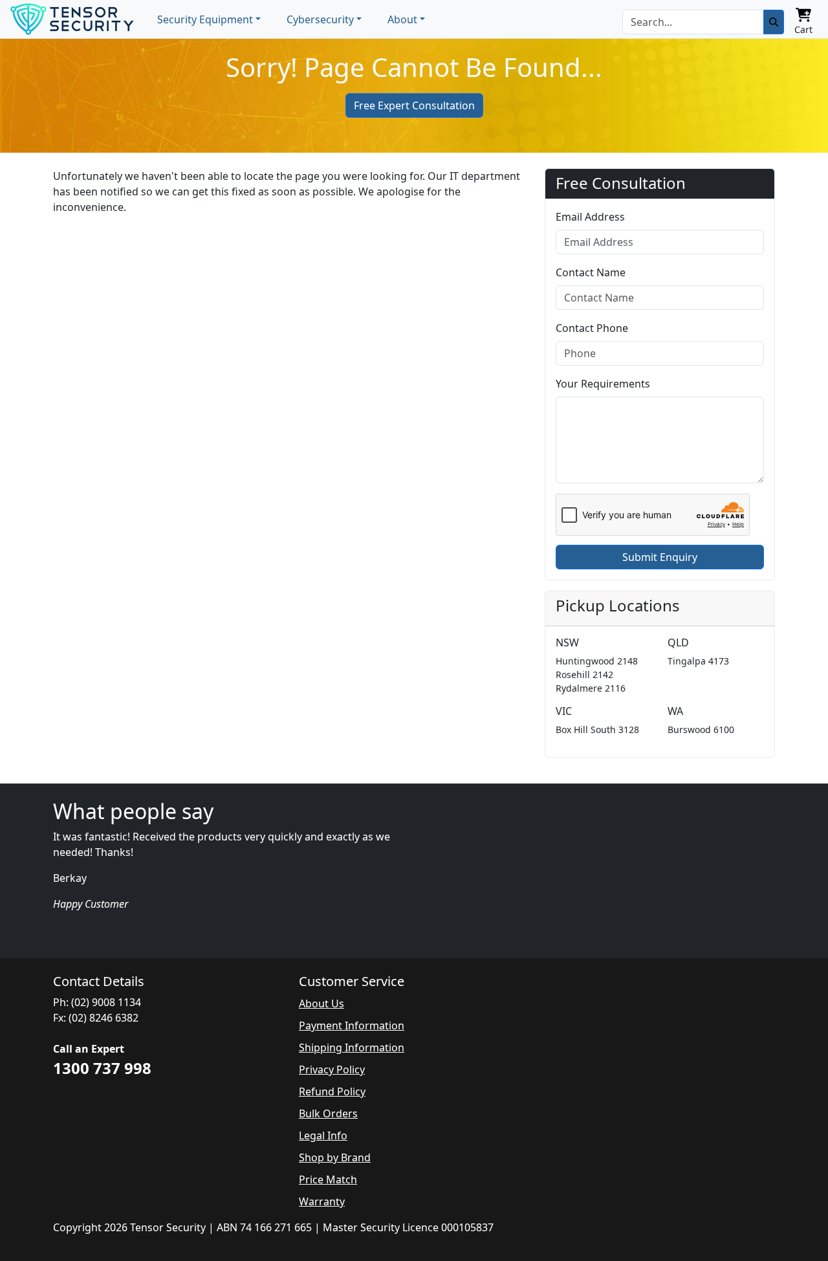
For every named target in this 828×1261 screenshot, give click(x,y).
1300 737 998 (102, 1068)
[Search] (773, 22)
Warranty (322, 1201)
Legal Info (323, 1135)
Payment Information (351, 1025)
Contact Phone (592, 328)
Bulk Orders (328, 1113)
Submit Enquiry (659, 557)
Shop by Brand (335, 1157)
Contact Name (591, 272)
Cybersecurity (320, 19)
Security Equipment (205, 19)
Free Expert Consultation (414, 105)
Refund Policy (332, 1091)
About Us (321, 1003)
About (402, 19)
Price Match (328, 1179)
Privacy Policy (332, 1069)
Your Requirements (603, 384)
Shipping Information (351, 1047)
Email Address (590, 217)
